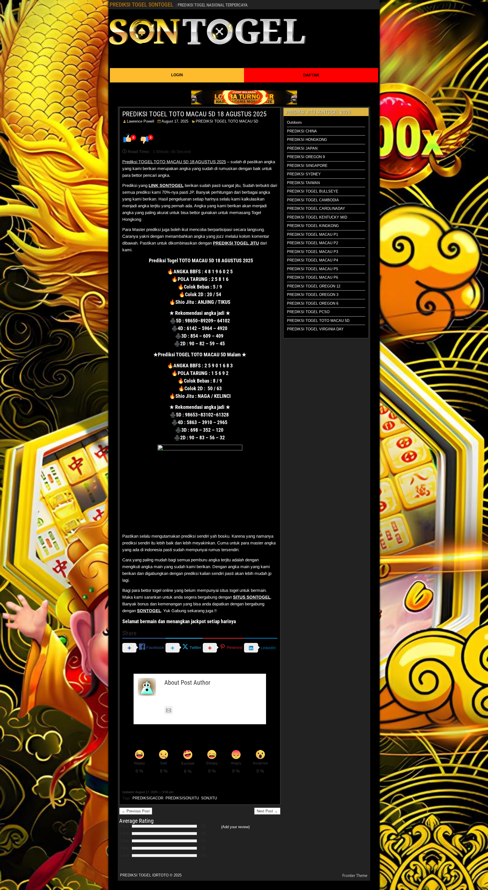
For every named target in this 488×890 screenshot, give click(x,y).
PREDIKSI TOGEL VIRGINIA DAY (315, 329)
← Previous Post (136, 811)
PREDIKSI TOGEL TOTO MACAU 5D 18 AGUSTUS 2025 (194, 114)
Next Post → (267, 811)
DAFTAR (311, 75)
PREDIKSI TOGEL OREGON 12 (313, 286)
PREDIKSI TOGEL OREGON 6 (312, 303)
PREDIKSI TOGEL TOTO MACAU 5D (227, 121)
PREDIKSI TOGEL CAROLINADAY (316, 208)
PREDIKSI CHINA (302, 131)
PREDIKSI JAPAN (302, 148)
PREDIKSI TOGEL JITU (236, 243)
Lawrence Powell (140, 121)
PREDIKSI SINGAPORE (307, 165)
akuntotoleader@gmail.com (201, 710)
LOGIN (177, 75)
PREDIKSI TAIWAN (303, 183)
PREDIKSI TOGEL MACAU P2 (312, 243)
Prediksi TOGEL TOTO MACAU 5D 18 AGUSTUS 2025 (174, 161)
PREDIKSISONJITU (182, 798)
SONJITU (209, 798)
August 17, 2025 (175, 121)
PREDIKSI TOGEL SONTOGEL (141, 4)
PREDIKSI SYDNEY (304, 174)
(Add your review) (235, 827)
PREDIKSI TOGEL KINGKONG (313, 226)
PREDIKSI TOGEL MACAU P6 (312, 277)
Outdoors (294, 122)
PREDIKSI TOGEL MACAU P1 (312, 234)
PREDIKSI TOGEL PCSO (308, 312)
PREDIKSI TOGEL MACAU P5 (312, 269)
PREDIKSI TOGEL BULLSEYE (312, 191)
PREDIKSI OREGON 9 (306, 157)
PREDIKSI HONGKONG (307, 140)
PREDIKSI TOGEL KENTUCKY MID (317, 217)
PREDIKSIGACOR (147, 798)
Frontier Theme (354, 875)
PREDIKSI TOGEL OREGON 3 (312, 295)
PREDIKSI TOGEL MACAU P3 (312, 252)
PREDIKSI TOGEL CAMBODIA (313, 200)
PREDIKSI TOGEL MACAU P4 (312, 260)
